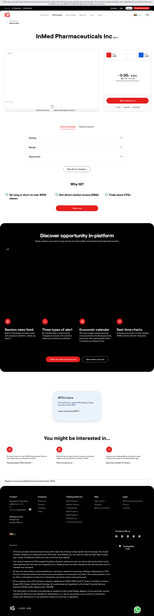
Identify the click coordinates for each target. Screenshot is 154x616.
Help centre (99, 501)
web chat (20, 504)
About (100, 15)
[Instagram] (140, 536)
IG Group (42, 501)
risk (98, 554)
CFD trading (44, 15)
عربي (139, 15)
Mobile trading (72, 504)
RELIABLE (137, 107)
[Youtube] (134, 536)
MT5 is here (65, 397)
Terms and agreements (133, 501)
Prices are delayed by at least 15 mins (127, 81)
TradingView (71, 508)
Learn (92, 15)
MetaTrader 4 (72, 515)
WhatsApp (13, 510)
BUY (145, 54)
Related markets (86, 127)
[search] (147, 15)
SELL (113, 54)
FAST (119, 107)
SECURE (127, 107)
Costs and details (67, 127)
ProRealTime (71, 518)
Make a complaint (102, 508)
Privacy (126, 504)
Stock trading (71, 15)
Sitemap (98, 504)
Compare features (74, 522)
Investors (42, 508)
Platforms (82, 15)
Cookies (126, 508)
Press (40, 511)
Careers (41, 504)
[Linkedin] (117, 536)
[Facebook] (128, 536)
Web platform (72, 501)
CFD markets (57, 15)
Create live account (141, 8)
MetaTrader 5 (72, 511)
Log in (129, 8)
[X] (122, 536)
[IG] (7, 15)
